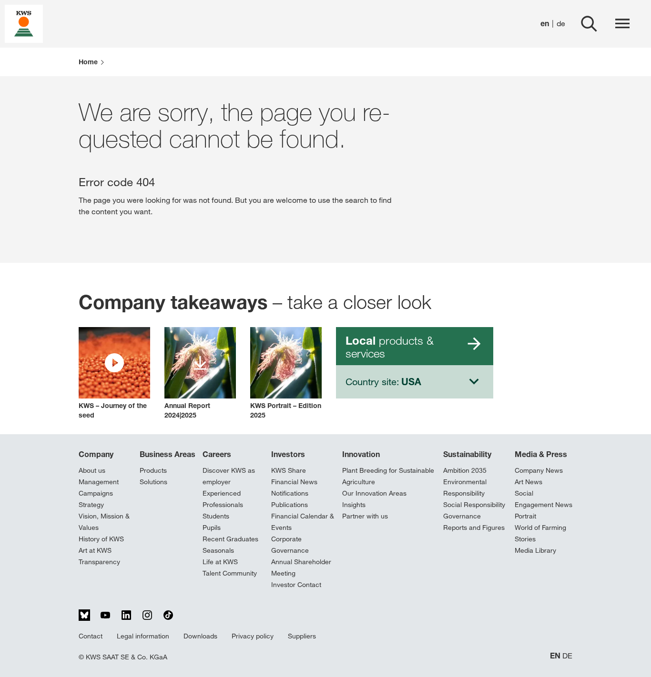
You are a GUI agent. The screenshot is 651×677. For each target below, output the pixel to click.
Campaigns (96, 493)
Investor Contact (296, 584)
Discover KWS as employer (229, 476)
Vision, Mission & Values (104, 522)
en (544, 23)
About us (92, 470)
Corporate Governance (290, 545)
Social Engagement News (543, 499)
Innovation (361, 454)
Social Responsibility (474, 504)
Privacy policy (253, 636)
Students (216, 516)
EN (555, 655)
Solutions (153, 482)
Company (96, 454)
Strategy (91, 504)
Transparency (99, 562)
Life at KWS (220, 562)
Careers (217, 454)
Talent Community (230, 573)
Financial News (294, 482)
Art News (528, 482)
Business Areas (167, 454)
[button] (114, 373)
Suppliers (302, 636)
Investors (288, 454)
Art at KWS (95, 550)
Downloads (200, 636)
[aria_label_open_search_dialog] (589, 23)
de (561, 23)
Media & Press (541, 454)
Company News (539, 470)
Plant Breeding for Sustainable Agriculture (388, 476)
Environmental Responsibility (465, 488)
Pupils (212, 527)
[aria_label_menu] (622, 23)
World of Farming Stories (540, 533)
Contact (90, 636)
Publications (289, 504)
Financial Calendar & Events (302, 522)
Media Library (535, 550)
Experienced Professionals (223, 499)
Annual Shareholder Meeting (301, 567)
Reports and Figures (474, 527)
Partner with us (365, 516)
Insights (354, 504)
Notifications (289, 493)
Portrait (525, 516)
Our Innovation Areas (374, 493)
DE (567, 655)
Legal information (143, 636)
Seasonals (218, 550)
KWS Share (288, 470)
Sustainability (467, 454)
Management (99, 482)
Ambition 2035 (465, 470)
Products (153, 470)
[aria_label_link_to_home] (24, 23)
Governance (462, 516)
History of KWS (101, 539)
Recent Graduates (230, 539)
